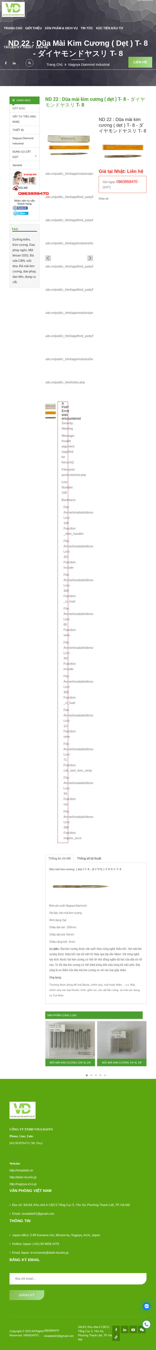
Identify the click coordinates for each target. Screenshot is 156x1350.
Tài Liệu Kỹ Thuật (18, 47)
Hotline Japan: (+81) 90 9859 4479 (35, 1244)
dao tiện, (19, 276)
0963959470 (51, 1330)
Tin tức (87, 28)
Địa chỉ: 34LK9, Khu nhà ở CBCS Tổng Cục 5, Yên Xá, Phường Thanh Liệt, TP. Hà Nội (71, 1205)
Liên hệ (42, 47)
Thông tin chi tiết (59, 858)
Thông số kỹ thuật (89, 858)
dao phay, (29, 271)
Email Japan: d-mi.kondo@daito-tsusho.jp (40, 1252)
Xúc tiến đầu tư (109, 28)
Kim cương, (21, 244)
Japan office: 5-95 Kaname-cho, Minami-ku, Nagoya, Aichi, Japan (56, 1235)
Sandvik (17, 165)
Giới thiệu (33, 28)
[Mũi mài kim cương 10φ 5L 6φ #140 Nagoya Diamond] (70, 1040)
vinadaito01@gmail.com (59, 1335)
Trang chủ (13, 28)
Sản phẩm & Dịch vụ (61, 28)
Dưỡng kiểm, (21, 239)
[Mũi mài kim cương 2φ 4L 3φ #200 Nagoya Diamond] (122, 1040)
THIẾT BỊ (18, 129)
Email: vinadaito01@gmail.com (33, 1213)
